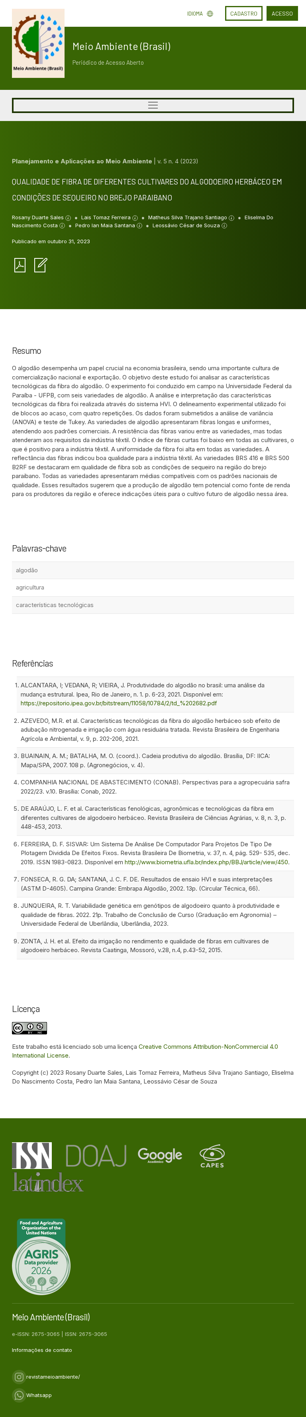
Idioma (195, 13)
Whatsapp (39, 1395)
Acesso (282, 13)
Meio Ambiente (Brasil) (121, 46)
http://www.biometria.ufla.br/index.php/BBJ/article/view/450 (206, 862)
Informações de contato (42, 1350)
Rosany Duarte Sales (38, 217)
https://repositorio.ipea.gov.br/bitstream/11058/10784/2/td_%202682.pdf (119, 703)
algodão (27, 570)
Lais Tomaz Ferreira (106, 217)
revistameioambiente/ (53, 1376)
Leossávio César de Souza (187, 225)
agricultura (30, 587)
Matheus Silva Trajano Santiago (188, 217)
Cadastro (243, 13)
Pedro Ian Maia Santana (106, 225)
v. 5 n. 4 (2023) (177, 161)
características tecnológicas (55, 605)
